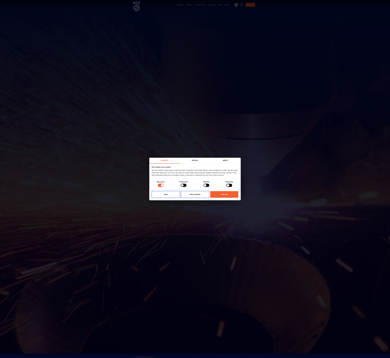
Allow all (224, 194)
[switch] (183, 185)
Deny (166, 194)
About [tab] (225, 160)
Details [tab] (195, 160)
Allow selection (195, 194)
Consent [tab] (164, 160)
